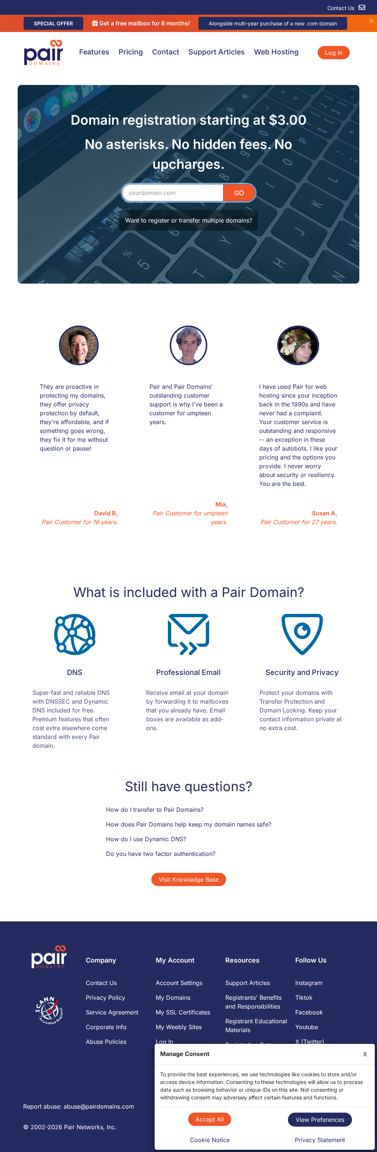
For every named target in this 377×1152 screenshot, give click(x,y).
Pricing (131, 51)
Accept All (209, 1119)
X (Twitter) (309, 1041)
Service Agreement (112, 1012)
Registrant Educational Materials (256, 1025)
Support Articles (216, 51)
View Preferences (320, 1119)
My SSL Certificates (183, 1012)
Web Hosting (276, 51)
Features (94, 51)
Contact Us (341, 8)
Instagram (309, 982)
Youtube (306, 1027)
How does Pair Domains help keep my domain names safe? (188, 824)
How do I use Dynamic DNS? (146, 839)
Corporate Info (106, 1027)
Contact (165, 51)
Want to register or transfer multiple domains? (188, 220)
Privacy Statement (320, 1140)
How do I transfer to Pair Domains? (155, 809)
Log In (333, 52)
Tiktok (304, 997)
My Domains (173, 997)
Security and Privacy (302, 672)
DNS (74, 672)
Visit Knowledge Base (189, 879)
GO (239, 193)
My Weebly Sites (179, 1027)
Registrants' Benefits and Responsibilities (253, 1002)
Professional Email (188, 672)
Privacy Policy (105, 997)
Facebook (309, 1012)
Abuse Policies (106, 1041)
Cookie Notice (210, 1140)
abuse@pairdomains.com (99, 1106)
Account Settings (179, 982)
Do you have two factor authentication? (160, 853)
